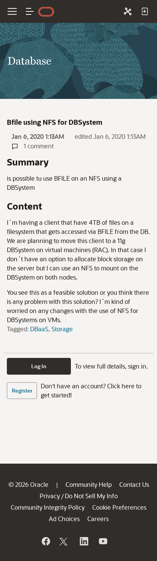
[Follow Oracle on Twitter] (64, 541)
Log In (38, 366)
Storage (62, 329)
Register (22, 390)
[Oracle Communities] (127, 11)
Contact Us (134, 484)
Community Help (89, 484)
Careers (98, 519)
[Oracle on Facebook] (45, 541)
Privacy (50, 496)
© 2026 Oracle (28, 484)
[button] (29, 11)
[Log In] (144, 11)
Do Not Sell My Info (91, 496)
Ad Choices (64, 519)
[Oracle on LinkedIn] (83, 541)
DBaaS (39, 329)
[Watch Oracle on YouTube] (102, 541)
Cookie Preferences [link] (119, 507)
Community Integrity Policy (48, 507)
